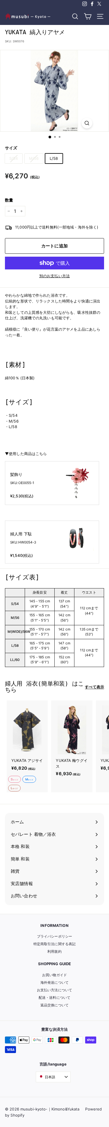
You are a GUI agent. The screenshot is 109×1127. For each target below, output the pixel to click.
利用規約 (54, 951)
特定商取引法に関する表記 (54, 944)
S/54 (13, 158)
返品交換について (54, 1005)
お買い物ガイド (54, 975)
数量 (9, 200)
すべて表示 (94, 686)
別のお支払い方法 (54, 275)
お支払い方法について (54, 990)
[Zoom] (86, 123)
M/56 (34, 158)
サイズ (11, 147)
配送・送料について (54, 997)
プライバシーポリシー (54, 936)
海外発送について (54, 982)
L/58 (54, 158)
